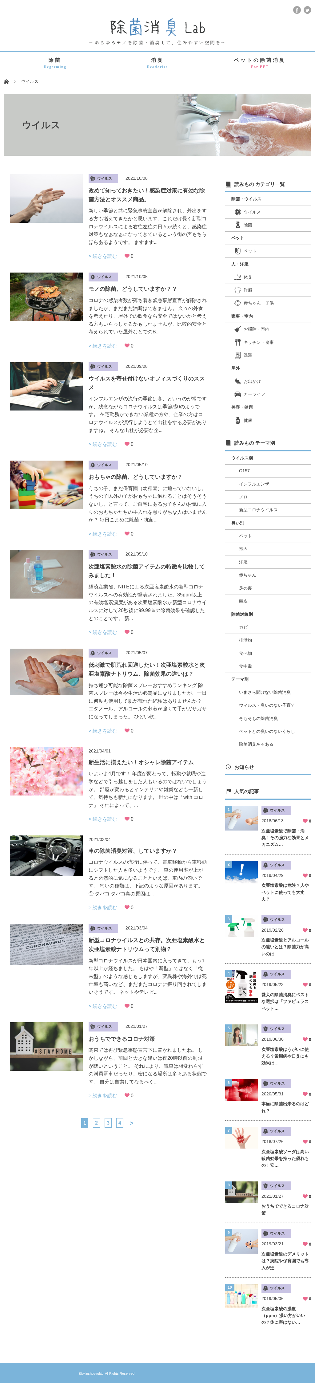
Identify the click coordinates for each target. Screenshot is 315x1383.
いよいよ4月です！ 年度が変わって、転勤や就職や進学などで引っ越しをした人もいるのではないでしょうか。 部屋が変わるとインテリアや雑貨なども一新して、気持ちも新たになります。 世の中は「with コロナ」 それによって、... (148, 789)
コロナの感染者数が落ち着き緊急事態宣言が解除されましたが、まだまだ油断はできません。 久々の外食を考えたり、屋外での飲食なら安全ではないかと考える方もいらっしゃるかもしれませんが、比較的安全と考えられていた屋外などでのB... (148, 316)
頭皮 (243, 601)
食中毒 (245, 666)
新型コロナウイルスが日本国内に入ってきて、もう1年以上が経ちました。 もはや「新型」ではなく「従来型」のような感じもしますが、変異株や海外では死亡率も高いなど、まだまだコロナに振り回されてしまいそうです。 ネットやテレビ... (148, 976)
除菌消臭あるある (256, 744)
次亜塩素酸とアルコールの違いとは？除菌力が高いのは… (285, 946)
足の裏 (245, 588)
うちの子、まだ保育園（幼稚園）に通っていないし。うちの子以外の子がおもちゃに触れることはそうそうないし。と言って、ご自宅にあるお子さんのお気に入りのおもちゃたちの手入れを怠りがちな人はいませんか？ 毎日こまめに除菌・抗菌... (148, 504)
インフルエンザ (254, 483)
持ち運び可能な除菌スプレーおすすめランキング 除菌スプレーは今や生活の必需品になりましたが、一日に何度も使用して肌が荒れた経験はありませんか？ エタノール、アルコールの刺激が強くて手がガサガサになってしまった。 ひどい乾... (148, 701)
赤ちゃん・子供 (259, 303)
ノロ (243, 496)
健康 (248, 420)
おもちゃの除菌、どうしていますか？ (136, 477)
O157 (244, 470)
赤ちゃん (247, 574)
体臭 (248, 277)
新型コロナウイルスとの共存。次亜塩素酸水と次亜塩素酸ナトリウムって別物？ (147, 944)
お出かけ (252, 381)
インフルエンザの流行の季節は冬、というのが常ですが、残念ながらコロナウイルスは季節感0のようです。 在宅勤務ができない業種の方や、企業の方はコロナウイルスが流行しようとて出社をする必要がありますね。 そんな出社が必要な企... (148, 414)
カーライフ (254, 394)
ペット (250, 251)
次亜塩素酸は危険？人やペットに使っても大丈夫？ (285, 892)
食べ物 (245, 653)
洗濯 (248, 355)
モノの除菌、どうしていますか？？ (133, 289)
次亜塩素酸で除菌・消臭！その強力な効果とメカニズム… (285, 837)
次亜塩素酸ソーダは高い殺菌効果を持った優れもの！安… (285, 1158)
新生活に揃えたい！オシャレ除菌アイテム (141, 762)
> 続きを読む (103, 256)
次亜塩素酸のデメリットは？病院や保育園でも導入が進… (285, 1260)
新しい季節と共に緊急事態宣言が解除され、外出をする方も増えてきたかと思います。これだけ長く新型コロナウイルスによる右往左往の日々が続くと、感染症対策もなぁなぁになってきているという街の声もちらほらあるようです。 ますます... (148, 226)
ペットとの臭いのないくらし (267, 731)
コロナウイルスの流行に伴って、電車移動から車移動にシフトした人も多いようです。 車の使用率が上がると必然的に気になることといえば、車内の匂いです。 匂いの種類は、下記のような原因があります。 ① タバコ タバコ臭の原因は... (148, 877)
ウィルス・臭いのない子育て (267, 705)
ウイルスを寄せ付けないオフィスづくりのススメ (147, 383)
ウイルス (252, 212)
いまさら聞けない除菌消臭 (265, 692)
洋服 (248, 290)
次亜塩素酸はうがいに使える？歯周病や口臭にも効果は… (285, 1056)
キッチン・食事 (259, 342)
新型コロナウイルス (258, 509)
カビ (243, 627)
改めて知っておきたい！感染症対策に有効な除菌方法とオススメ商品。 (147, 194)
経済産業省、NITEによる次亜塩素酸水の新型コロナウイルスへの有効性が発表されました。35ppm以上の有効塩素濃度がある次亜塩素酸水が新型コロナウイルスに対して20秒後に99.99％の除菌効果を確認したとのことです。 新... (148, 602)
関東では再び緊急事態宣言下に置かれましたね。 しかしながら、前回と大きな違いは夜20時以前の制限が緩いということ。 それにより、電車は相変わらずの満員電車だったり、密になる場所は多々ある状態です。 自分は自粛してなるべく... (148, 1065)
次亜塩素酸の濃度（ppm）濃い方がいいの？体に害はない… (283, 1315)
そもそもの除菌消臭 (258, 718)
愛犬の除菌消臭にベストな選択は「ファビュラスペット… (285, 1001)
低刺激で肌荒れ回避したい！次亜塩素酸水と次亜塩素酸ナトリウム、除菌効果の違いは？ (147, 669)
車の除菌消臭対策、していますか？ (133, 851)
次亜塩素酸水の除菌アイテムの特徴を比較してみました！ (147, 571)
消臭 (157, 63)
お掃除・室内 (256, 329)
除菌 (55, 63)
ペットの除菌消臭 (260, 63)
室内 (243, 549)
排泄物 (245, 640)
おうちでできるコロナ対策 (122, 1039)
